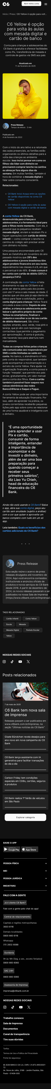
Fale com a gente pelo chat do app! (20, 908)
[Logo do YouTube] (20, 663)
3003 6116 (8, 926)
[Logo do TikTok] (12, 663)
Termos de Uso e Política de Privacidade (20, 1053)
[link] (25, 707)
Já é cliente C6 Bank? (15, 902)
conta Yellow (12, 216)
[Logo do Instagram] (4, 663)
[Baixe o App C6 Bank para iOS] (29, 849)
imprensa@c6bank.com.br (16, 991)
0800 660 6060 (11, 962)
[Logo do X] (28, 663)
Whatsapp (8, 940)
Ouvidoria (9, 952)
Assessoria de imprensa (16, 985)
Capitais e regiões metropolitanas (20, 922)
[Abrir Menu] (45, 4)
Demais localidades (12, 931)
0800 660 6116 (10, 935)
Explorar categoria (25, 817)
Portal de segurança (11, 1058)
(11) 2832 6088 (10, 944)
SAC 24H (8, 970)
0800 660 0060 (11, 977)
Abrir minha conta (31, 3)
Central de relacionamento (17, 916)
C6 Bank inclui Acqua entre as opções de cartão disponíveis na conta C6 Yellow (26, 196)
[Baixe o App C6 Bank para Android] (11, 849)
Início (5, 14)
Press (12, 14)
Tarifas (6, 1048)
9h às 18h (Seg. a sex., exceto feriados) (22, 958)
